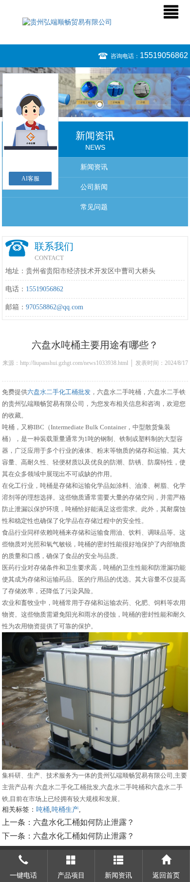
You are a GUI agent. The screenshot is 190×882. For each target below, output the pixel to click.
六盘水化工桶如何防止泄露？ (83, 822)
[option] (95, 92)
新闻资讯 (94, 167)
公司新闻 (94, 187)
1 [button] (90, 104)
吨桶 (43, 809)
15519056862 (164, 55)
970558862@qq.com (54, 307)
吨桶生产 (65, 809)
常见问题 (94, 207)
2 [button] (99, 104)
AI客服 (30, 178)
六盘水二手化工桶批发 (59, 392)
